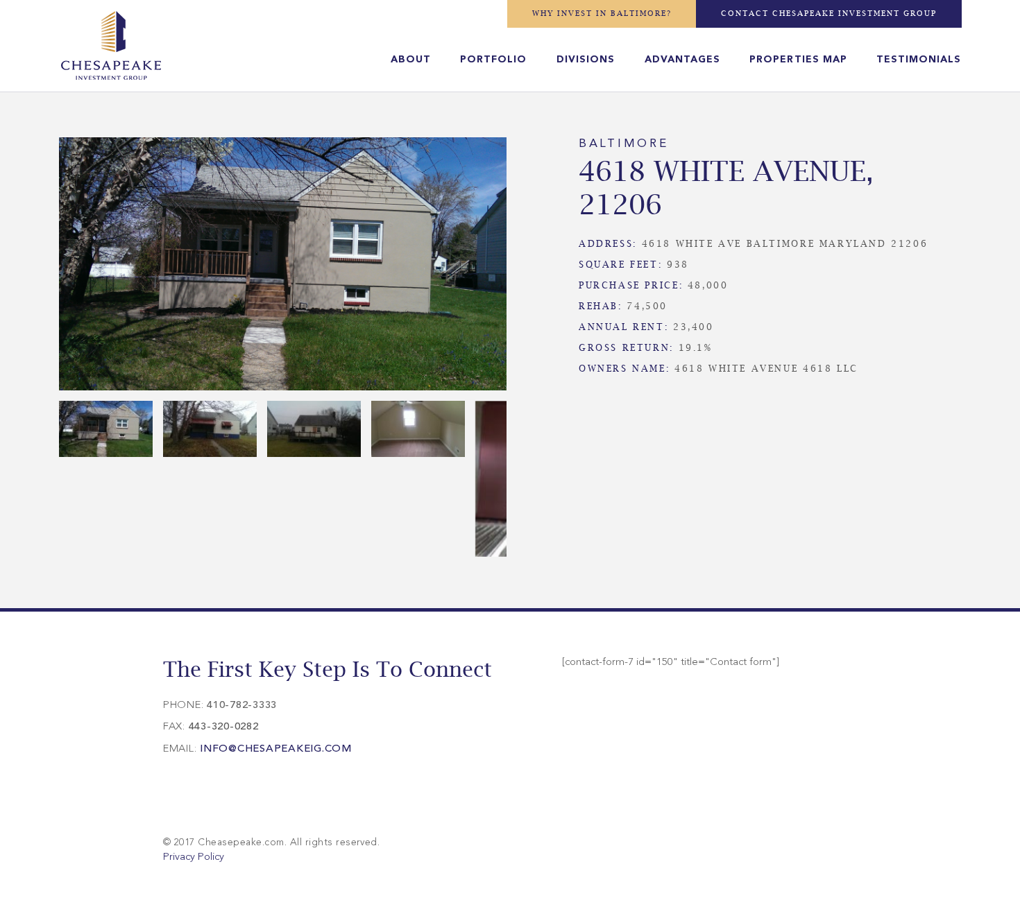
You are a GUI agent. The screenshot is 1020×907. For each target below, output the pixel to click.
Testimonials (918, 59)
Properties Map (798, 59)
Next (527, 267)
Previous (38, 267)
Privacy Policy (193, 857)
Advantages (682, 59)
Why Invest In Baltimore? (602, 13)
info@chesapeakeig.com (276, 749)
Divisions (585, 59)
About (411, 59)
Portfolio (493, 59)
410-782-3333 (242, 705)
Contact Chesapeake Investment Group (829, 13)
